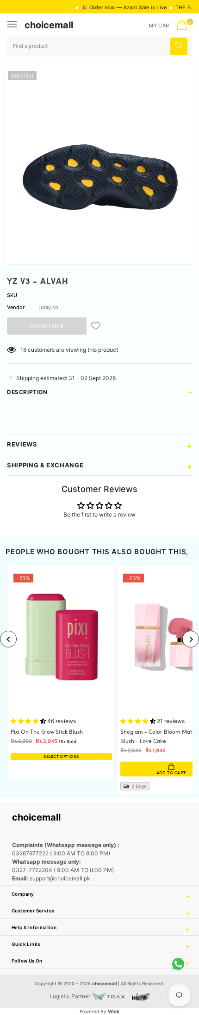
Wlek (113, 1011)
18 (23, 349)
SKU (12, 295)
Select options (61, 757)
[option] (99, 163)
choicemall (49, 25)
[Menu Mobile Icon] (13, 25)
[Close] (162, 956)
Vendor (16, 307)
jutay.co (48, 307)
